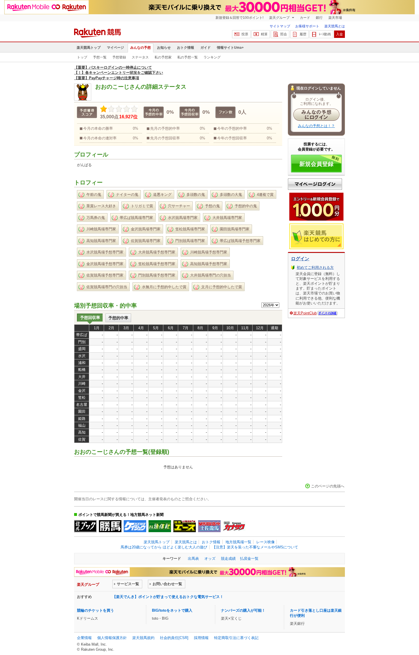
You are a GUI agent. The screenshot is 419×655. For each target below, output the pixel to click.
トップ (82, 57)
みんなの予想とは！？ (316, 126)
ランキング (212, 57)
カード (305, 18)
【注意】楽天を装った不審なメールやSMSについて (255, 547)
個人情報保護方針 (112, 638)
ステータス (140, 57)
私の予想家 (163, 57)
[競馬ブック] (85, 526)
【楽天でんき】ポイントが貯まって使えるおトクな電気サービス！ (167, 597)
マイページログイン (315, 184)
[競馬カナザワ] (234, 526)
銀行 (319, 18)
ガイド (205, 48)
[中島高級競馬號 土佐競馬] (209, 526)
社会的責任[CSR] (174, 638)
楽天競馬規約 (143, 638)
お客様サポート (307, 26)
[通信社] (160, 526)
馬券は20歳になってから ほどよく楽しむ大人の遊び (164, 547)
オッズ (209, 558)
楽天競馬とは (334, 26)
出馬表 (193, 558)
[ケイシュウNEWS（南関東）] (135, 526)
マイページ (115, 48)
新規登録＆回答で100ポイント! (239, 18)
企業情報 (84, 638)
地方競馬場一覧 (238, 542)
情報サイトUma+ (230, 48)
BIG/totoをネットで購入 (172, 610)
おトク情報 (185, 48)
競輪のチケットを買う (95, 610)
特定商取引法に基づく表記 (236, 638)
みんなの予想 (140, 48)
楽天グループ (279, 18)
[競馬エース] (184, 526)
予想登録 (119, 57)
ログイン (300, 258)
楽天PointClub (305, 313)
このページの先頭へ (327, 486)
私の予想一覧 (187, 57)
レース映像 (265, 542)
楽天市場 (335, 18)
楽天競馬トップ (89, 48)
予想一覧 (100, 57)
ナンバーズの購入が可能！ (243, 610)
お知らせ (164, 48)
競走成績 (228, 558)
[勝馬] (110, 526)
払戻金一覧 (249, 558)
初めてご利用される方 (315, 267)
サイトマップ (280, 26)
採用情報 (201, 638)
